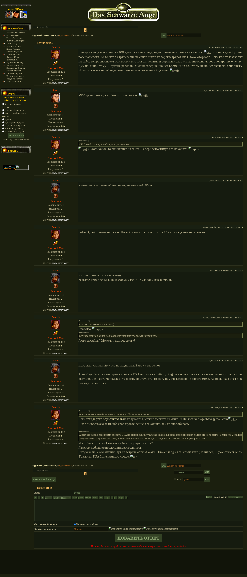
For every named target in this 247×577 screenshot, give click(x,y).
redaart (56, 180)
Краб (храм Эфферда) (14, 122)
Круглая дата (65, 35)
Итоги (5, 139)
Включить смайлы (87, 524)
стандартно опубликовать (104, 419)
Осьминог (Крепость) (14, 110)
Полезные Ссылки (15, 76)
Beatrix (56, 47)
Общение (43, 35)
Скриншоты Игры (14, 65)
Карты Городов (13, 48)
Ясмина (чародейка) (14, 128)
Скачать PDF (12, 59)
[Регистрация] (15, 17)
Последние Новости (15, 32)
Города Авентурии (14, 38)
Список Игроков (13, 70)
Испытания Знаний (15, 67)
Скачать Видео (13, 54)
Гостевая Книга (13, 81)
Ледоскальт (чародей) (14, 131)
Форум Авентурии (14, 78)
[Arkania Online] (9, 169)
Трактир (53, 35)
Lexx (55, 90)
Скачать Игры (12, 57)
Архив (13, 139)
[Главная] (8, 17)
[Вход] (23, 17)
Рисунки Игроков (14, 73)
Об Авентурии (12, 35)
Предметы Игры (14, 46)
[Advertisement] (123, 565)
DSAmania (9, 159)
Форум (34, 35)
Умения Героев (13, 43)
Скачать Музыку (14, 51)
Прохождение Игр (14, 62)
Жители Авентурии (15, 40)
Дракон (8, 119)
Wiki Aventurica (22, 159)
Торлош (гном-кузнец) (15, 125)
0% (63, 126)
